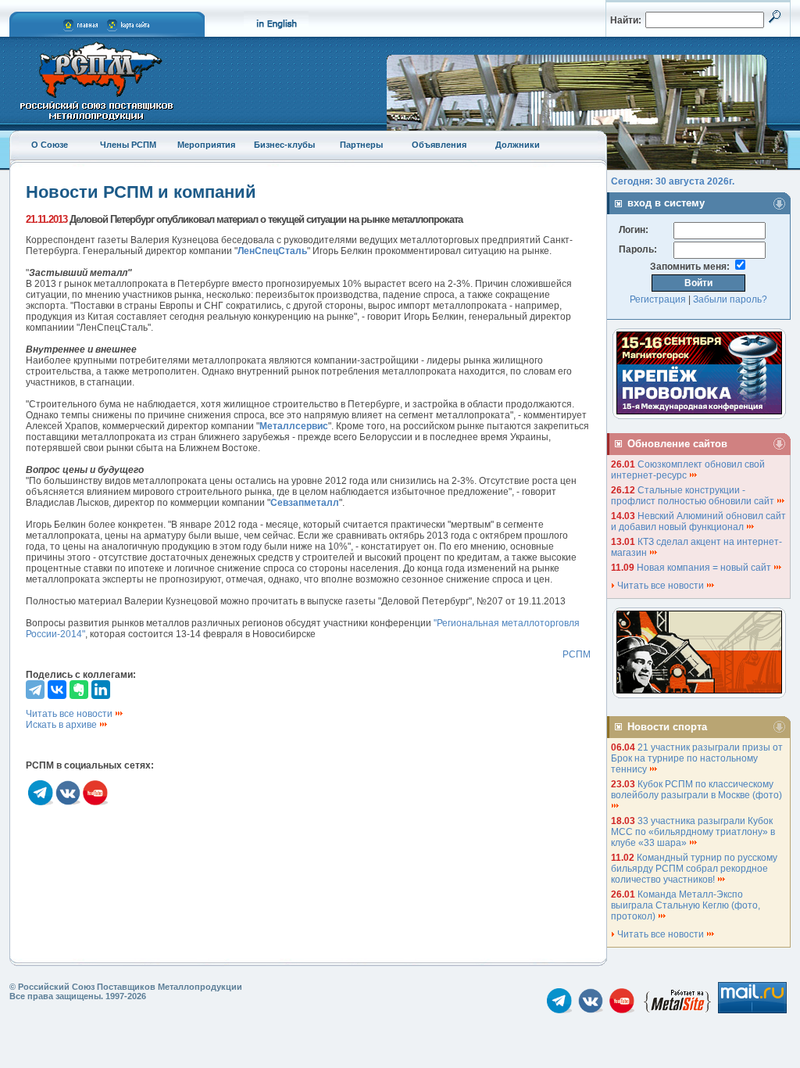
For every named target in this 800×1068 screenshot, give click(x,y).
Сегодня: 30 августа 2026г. (672, 181)
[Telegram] (35, 689)
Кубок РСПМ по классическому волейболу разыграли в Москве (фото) (697, 790)
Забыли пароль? (730, 299)
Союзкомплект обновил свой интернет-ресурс (688, 470)
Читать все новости (70, 713)
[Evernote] (79, 689)
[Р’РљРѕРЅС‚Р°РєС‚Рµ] (57, 689)
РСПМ (576, 654)
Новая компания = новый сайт (705, 567)
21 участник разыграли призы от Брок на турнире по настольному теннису (697, 758)
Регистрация (658, 299)
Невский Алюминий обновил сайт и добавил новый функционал (698, 521)
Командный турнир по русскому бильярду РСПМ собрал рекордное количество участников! (694, 868)
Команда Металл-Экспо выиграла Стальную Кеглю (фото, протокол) (685, 905)
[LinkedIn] (100, 689)
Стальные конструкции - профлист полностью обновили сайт (694, 496)
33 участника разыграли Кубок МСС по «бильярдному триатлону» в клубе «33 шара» (693, 831)
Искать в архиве (62, 724)
